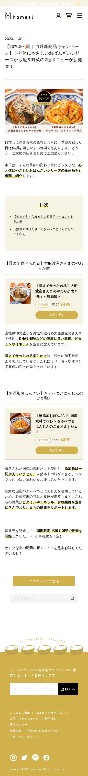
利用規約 (50, 718)
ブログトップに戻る (44, 581)
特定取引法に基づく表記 (43, 731)
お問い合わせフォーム (24, 718)
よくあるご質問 (20, 712)
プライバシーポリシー (24, 736)
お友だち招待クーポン (50, 712)
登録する (68, 688)
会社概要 (15, 731)
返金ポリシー (18, 724)
